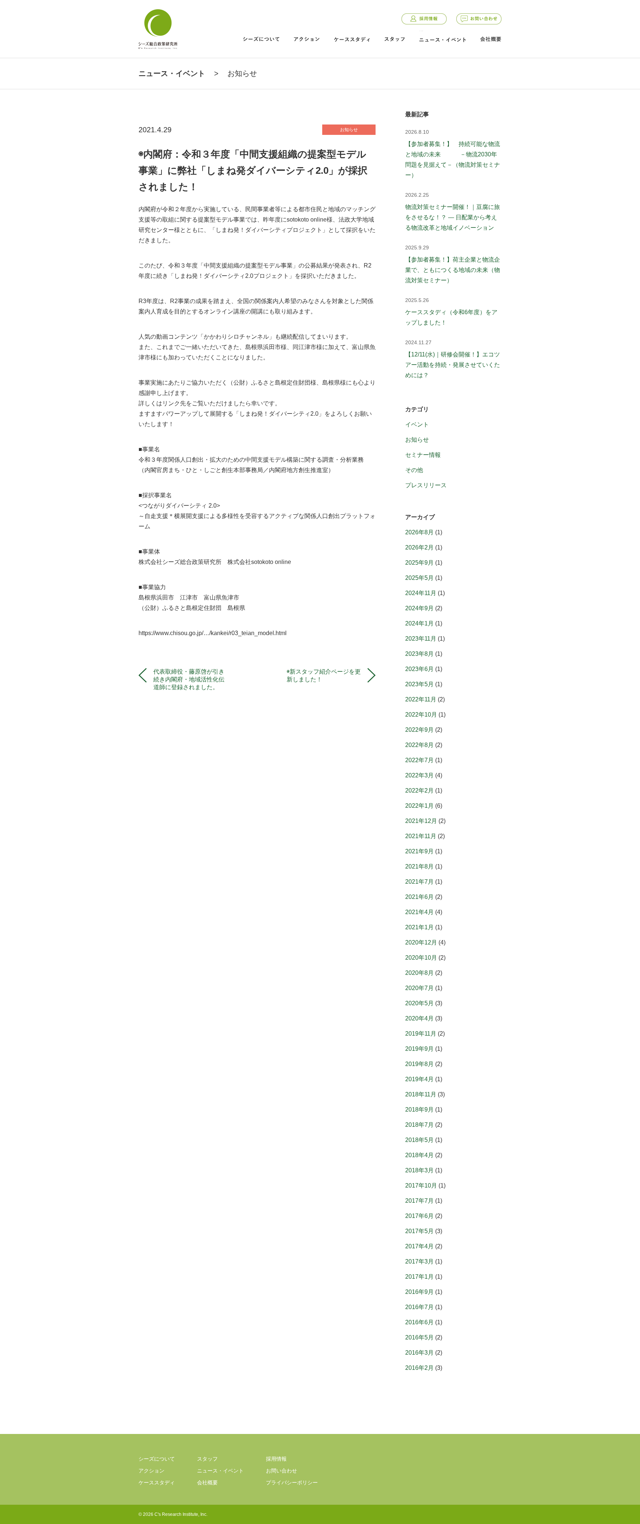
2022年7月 (419, 760)
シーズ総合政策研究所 (158, 27)
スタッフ (394, 38)
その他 (414, 470)
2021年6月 (419, 897)
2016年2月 (419, 1368)
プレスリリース (426, 485)
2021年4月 (419, 912)
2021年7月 (419, 882)
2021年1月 (419, 927)
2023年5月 (419, 684)
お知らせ (242, 73)
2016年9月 (419, 1292)
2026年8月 (419, 532)
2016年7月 (419, 1307)
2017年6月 (419, 1216)
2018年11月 (420, 1094)
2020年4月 (419, 1018)
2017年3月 (419, 1261)
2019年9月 (419, 1049)
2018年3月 (419, 1170)
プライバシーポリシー (292, 1482)
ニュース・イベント (442, 39)
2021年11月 (420, 836)
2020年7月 (419, 988)
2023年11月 (420, 638)
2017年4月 (419, 1246)
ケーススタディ (352, 38)
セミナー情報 (423, 455)
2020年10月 (421, 957)
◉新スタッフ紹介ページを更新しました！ (324, 675)
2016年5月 (419, 1337)
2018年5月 (419, 1140)
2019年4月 (419, 1079)
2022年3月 (419, 775)
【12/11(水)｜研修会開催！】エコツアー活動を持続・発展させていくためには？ (452, 364)
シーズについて (261, 38)
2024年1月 (419, 623)
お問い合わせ (478, 18)
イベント (417, 424)
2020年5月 (419, 1003)
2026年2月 (419, 547)
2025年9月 (419, 563)
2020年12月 (421, 942)
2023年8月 (419, 654)
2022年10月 (421, 714)
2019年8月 (419, 1064)
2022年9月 (419, 730)
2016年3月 (419, 1352)
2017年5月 (419, 1231)
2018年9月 (419, 1109)
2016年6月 (419, 1322)
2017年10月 (421, 1185)
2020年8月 (419, 973)
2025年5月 (419, 578)
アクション (306, 38)
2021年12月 (421, 821)
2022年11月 (420, 699)
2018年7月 (419, 1125)
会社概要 (490, 38)
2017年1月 (419, 1277)
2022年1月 (419, 806)
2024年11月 (420, 593)
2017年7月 (419, 1201)
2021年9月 (419, 851)
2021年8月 (419, 866)
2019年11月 (420, 1033)
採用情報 (424, 18)
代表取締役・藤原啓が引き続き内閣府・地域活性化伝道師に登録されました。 (188, 675)
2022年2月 (419, 790)
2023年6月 (419, 669)
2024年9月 (419, 608)
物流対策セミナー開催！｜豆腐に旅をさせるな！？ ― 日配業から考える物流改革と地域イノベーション (452, 217)
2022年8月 (419, 745)
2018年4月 (419, 1155)
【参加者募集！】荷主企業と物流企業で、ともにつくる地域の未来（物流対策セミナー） (452, 269)
